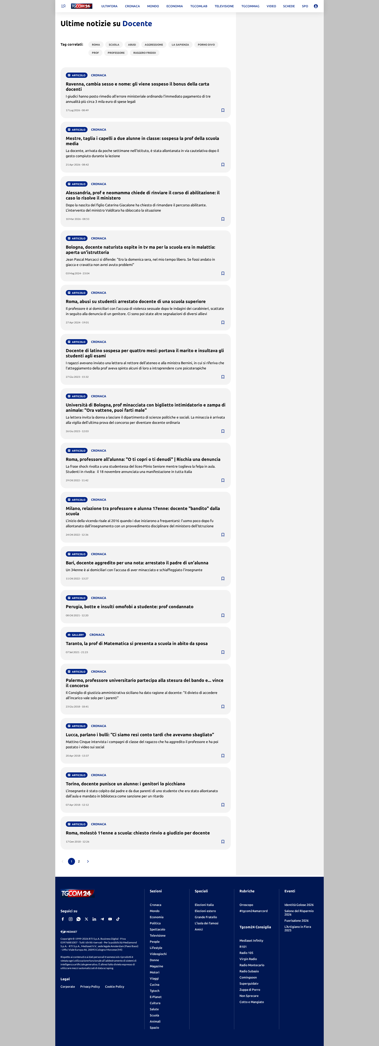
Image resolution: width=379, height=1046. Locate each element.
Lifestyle (156, 948)
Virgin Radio (248, 959)
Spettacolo (157, 929)
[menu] (63, 6)
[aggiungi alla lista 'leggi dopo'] (222, 110)
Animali (155, 1021)
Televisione (158, 935)
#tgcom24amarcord (254, 911)
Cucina (154, 984)
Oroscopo (246, 905)
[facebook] (63, 919)
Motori (154, 972)
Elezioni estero (205, 911)
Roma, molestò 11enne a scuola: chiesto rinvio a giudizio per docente (138, 832)
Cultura (155, 1003)
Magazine (156, 966)
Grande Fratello (206, 917)
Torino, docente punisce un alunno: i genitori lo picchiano (125, 783)
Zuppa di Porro (250, 989)
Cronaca (155, 905)
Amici (199, 929)
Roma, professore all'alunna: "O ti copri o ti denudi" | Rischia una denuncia (143, 459)
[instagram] (70, 919)
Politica (155, 923)
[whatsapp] (78, 919)
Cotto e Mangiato (252, 1002)
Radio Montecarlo (252, 965)
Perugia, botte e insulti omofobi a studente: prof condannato (129, 606)
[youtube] (110, 919)
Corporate (68, 986)
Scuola (154, 1015)
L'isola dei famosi (206, 923)
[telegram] (102, 919)
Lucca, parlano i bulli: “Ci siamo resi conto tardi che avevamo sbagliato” (140, 734)
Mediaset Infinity (251, 940)
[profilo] (316, 6)
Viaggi (154, 978)
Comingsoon (248, 977)
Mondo (154, 911)
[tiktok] (118, 919)
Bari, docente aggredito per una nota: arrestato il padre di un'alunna (137, 562)
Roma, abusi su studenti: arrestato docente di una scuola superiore (136, 301)
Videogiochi (158, 954)
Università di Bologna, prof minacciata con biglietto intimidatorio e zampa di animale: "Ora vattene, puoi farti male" (145, 407)
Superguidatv (249, 983)
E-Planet (156, 997)
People (155, 941)
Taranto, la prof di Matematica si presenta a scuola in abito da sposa (137, 643)
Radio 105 (246, 953)
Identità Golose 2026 (299, 905)
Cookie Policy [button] (114, 986)
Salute (154, 1009)
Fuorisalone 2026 (296, 920)
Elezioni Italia (204, 905)
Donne (154, 960)
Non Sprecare (249, 996)
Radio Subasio (249, 971)
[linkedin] (94, 919)
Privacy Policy (90, 986)
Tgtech (154, 991)
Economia (156, 917)
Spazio (154, 1027)
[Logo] (81, 6)
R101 (243, 946)
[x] (86, 919)
